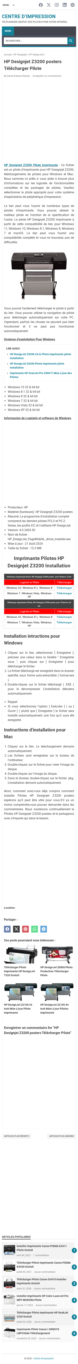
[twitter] (16, 929)
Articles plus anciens (61, 1136)
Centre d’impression (28, 16)
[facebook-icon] (41, 5)
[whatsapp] (34, 929)
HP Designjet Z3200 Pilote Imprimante (31, 165)
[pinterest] (25, 929)
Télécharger (64, 587)
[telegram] (43, 929)
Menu (8, 31)
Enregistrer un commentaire (47, 76)
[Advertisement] (39, 1191)
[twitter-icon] (49, 5)
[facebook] (7, 929)
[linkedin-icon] (65, 5)
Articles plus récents (16, 1136)
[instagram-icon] (57, 5)
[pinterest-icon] (73, 5)
